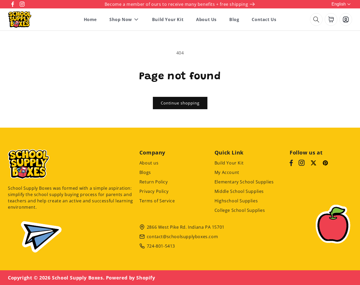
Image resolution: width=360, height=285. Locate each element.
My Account (227, 172)
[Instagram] (302, 163)
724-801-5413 (161, 246)
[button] (316, 19)
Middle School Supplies (239, 191)
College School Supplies (240, 210)
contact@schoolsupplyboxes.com (182, 236)
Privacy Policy (153, 191)
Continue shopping (180, 103)
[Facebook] (291, 163)
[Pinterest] (325, 163)
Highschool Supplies (236, 201)
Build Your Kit (229, 163)
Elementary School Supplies (244, 182)
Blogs (145, 172)
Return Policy (153, 182)
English (339, 4)
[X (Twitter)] (313, 163)
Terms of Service (157, 201)
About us (149, 163)
